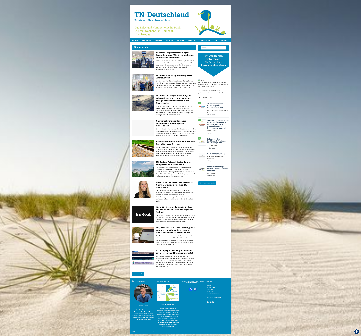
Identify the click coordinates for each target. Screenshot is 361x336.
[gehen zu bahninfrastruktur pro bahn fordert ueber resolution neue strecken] (143, 156)
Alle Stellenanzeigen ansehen (207, 183)
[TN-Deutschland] (180, 21)
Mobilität (169, 40)
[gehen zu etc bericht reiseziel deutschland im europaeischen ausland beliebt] (143, 176)
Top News (135, 40)
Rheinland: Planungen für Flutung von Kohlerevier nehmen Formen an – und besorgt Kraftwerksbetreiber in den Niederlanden (173, 99)
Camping (224, 40)
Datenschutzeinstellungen (214, 297)
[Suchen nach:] (213, 47)
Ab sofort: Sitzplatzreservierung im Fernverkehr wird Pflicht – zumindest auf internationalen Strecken (175, 55)
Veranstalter (205, 40)
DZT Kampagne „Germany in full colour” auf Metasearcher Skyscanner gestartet (174, 251)
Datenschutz (151, 332)
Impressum (144, 332)
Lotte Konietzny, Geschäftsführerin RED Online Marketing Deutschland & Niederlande (174, 185)
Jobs (215, 40)
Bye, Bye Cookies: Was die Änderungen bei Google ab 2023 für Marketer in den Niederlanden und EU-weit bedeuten (175, 230)
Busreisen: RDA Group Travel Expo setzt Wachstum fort (174, 76)
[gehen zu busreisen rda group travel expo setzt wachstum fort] (143, 90)
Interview (158, 40)
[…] (173, 69)
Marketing (192, 40)
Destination (146, 40)
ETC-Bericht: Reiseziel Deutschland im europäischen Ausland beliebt (173, 163)
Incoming (180, 40)
